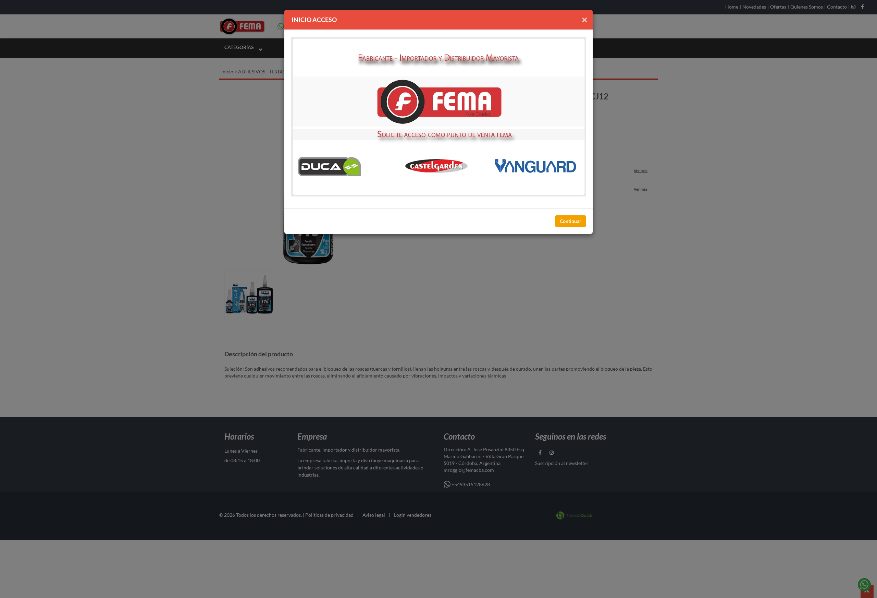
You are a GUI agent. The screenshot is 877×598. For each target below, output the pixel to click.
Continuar (570, 221)
